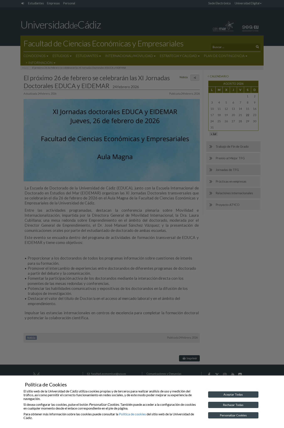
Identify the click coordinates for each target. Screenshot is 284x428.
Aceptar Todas (233, 394)
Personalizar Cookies (233, 415)
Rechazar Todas (233, 405)
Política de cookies (132, 414)
